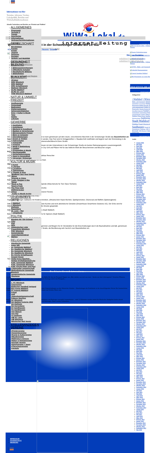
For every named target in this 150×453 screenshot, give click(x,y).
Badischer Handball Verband (23, 287)
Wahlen (14, 237)
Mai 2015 (139, 373)
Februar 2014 (140, 399)
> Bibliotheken (17, 74)
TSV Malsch (16, 312)
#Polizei (14, 80)
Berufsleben (16, 47)
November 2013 (141, 404)
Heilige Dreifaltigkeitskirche (23, 261)
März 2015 (139, 377)
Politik (16, 216)
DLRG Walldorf (17, 90)
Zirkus (14, 192)
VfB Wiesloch (17, 319)
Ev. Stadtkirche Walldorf (21, 249)
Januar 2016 (140, 360)
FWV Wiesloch (17, 231)
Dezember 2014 (141, 382)
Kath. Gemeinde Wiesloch (22, 265)
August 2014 (140, 389)
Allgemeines (21, 27)
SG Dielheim (16, 304)
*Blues (14, 176)
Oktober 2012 (140, 426)
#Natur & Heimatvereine (21, 341)
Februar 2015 (140, 379)
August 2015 (140, 368)
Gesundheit (20, 61)
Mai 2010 (139, 430)
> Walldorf (15, 203)
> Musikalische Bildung (21, 72)
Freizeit (17, 100)
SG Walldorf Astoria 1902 (22, 302)
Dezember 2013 (141, 402)
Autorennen (16, 285)
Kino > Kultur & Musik (20, 113)
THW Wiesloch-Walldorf (21, 94)
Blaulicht (19, 77)
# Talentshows (17, 171)
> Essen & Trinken (19, 139)
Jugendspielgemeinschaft (22, 296)
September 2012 (141, 428)
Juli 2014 (139, 391)
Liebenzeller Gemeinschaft (22, 269)
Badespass (16, 107)
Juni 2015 (139, 372)
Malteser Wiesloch (19, 88)
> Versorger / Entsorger (21, 158)
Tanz (13, 115)
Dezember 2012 (141, 423)
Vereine (17, 327)
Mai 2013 (139, 414)
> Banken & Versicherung (22, 131)
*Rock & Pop (16, 184)
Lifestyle (15, 119)
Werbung (14, 442)
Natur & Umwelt (24, 97)
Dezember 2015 (141, 361)
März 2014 (139, 397)
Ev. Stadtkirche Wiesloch (22, 253)
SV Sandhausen (18, 308)
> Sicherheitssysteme (20, 154)
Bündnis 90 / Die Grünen (22, 219)
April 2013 (139, 416)
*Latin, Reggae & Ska (20, 180)
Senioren (15, 55)
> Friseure (15, 145)
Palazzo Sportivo (18, 298)
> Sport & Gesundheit (20, 156)
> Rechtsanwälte (18, 152)
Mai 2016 (139, 353)
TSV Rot (14, 314)
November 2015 (141, 363)
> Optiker (15, 148)
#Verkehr (15, 348)
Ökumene (15, 276)
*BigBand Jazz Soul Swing (22, 174)
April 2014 (139, 396)
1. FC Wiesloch (17, 283)
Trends (14, 34)
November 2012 (141, 425)
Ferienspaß (16, 105)
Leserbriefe (21, 197)
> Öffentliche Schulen (20, 70)
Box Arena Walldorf (19, 289)
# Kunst (14, 165)
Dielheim (15, 207)
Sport (16, 279)
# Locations (16, 169)
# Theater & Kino (18, 172)
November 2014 (141, 384)
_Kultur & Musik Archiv (21, 194)
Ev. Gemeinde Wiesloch (21, 251)
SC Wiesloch (16, 300)
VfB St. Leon (16, 318)
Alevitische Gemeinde (20, 243)
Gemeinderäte (17, 233)
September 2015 (141, 367)
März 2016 (139, 356)
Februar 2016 (140, 358)
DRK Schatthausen (19, 86)
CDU (13, 221)
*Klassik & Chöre (18, 178)
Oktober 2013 (140, 406)
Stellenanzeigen (25, 324)
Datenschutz (16, 441)
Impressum (14, 439)
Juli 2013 (139, 411)
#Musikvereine (17, 337)
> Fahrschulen (17, 141)
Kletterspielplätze (18, 109)
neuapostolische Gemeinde (23, 274)
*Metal (14, 182)
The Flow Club (17, 188)
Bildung (17, 64)
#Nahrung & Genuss (20, 339)
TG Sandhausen (18, 310)
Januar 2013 (140, 421)
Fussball (146, 111)
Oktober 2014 (140, 385)
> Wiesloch (16, 205)
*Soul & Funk (17, 186)
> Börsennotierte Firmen (22, 133)
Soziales (15, 56)
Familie (14, 49)
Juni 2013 (139, 413)
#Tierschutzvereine (19, 346)
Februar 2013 (140, 420)
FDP (13, 223)
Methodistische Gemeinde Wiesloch (22, 271)
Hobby (14, 117)
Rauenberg (16, 209)
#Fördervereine (17, 331)
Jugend (14, 53)
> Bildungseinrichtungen (22, 68)
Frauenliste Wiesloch (20, 229)
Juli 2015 (139, 370)
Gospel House (17, 257)
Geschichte (16, 36)
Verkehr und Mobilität (20, 58)
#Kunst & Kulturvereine (21, 335)
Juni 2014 (139, 392)
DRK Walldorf (17, 84)
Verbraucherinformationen (22, 40)
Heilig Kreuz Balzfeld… (21, 259)
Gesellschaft (22, 43)
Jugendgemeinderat (20, 235)
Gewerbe (18, 122)
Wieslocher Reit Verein (21, 321)
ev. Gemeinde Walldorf (21, 247)
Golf (13, 294)
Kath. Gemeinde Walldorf (22, 263)
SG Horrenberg (17, 306)
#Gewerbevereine (18, 333)
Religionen (20, 240)
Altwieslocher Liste (19, 227)
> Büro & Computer (19, 135)
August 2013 (140, 409)
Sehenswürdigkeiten (20, 111)
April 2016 (139, 355)
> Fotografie (16, 143)
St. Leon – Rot (17, 211)
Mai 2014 (139, 394)
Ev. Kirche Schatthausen (22, 255)
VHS (147, 129)
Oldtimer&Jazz (17, 190)
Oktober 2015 (140, 365)
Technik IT (15, 32)
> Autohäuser (17, 127)
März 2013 (139, 418)
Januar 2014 (140, 401)
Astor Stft (15, 245)
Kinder (14, 51)
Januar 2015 (140, 380)
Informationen (17, 38)
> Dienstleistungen (19, 137)
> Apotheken (16, 125)
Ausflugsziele (17, 103)
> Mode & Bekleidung (20, 147)
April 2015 (139, 375)
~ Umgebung (16, 213)
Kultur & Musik (23, 161)
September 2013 (141, 408)
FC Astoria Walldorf (19, 290)
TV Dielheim (16, 316)
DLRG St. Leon (17, 92)
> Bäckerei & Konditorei (21, 129)
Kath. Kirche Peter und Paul (23, 267)
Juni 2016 (139, 351)
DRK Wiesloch (17, 82)
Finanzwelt (16, 31)
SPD (13, 225)
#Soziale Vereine (18, 343)
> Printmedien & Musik (21, 150)
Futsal (14, 292)
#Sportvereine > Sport (20, 345)
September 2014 (141, 387)
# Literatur (15, 167)
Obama (147, 114)
